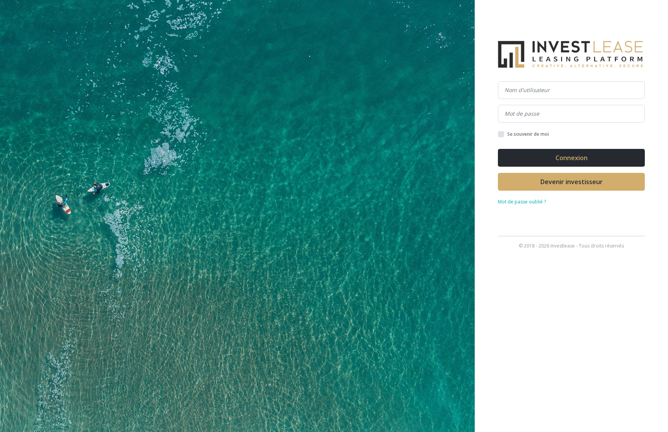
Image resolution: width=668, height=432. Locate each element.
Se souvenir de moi (528, 134)
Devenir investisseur (571, 182)
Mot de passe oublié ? (522, 201)
